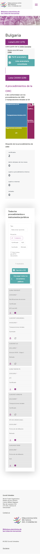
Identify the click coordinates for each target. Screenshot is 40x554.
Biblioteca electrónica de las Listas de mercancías (10, 12)
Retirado (23, 247)
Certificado (15, 242)
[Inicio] (20, 4)
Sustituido (15, 247)
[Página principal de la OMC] (20, 520)
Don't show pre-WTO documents (15, 254)
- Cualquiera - (17, 238)
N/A (22, 242)
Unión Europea (25, 47)
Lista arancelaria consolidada (22, 62)
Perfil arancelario (18, 56)
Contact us (6, 513)
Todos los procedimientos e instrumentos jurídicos (18, 214)
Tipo (11, 226)
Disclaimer (6, 548)
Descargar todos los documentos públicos (21, 278)
